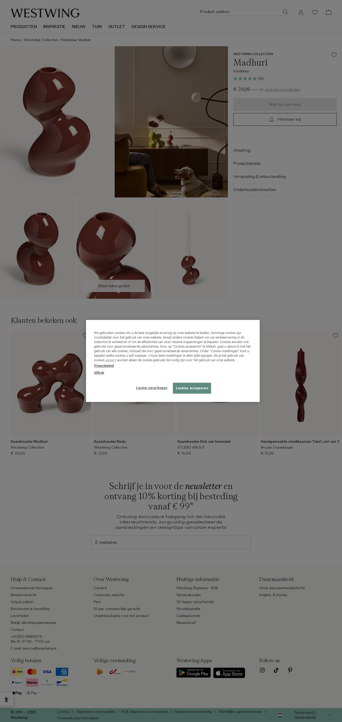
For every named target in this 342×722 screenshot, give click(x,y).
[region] (173, 361)
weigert (110, 360)
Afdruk (99, 373)
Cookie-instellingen (152, 388)
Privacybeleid (104, 366)
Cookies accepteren (192, 388)
